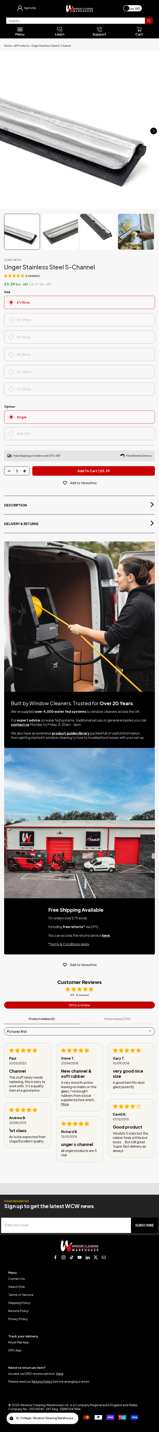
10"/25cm (24, 320)
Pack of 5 (24, 433)
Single (22, 417)
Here (59, 1373)
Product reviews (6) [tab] (42, 1019)
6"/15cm (23, 302)
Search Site (16, 1286)
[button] (14, 275)
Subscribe (144, 1225)
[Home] (79, 8)
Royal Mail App (18, 1342)
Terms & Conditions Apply (69, 944)
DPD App (15, 1350)
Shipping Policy (19, 1303)
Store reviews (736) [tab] (117, 1019)
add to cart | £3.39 (93, 471)
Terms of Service (20, 1295)
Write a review (79, 1005)
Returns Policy (18, 1311)
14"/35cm (24, 337)
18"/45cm (24, 354)
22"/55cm (24, 372)
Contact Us (16, 1278)
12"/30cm (24, 389)
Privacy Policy (18, 1319)
